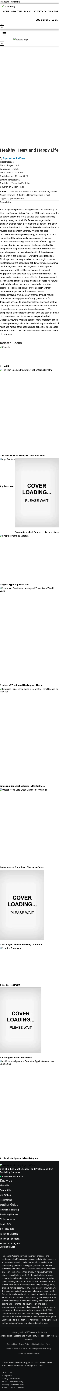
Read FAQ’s (5, 1224)
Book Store (43, 20)
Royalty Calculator (45, 11)
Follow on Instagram (10, 1243)
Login (55, 20)
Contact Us (5, 1190)
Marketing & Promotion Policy (40, 1349)
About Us (16, 11)
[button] (4, 34)
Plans (28, 11)
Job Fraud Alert (7, 1247)
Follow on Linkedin (9, 1234)
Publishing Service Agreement (29, 1353)
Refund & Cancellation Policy (16, 1349)
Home (6, 11)
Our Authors (5, 1195)
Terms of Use (12, 1344)
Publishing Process (9, 1214)
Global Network (7, 1219)
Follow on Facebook (9, 1238)
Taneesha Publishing (10, 1)
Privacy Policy (24, 1344)
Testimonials (6, 1200)
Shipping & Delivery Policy (40, 1344)
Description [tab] (6, 202)
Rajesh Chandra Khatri (14, 158)
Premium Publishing (9, 1209)
